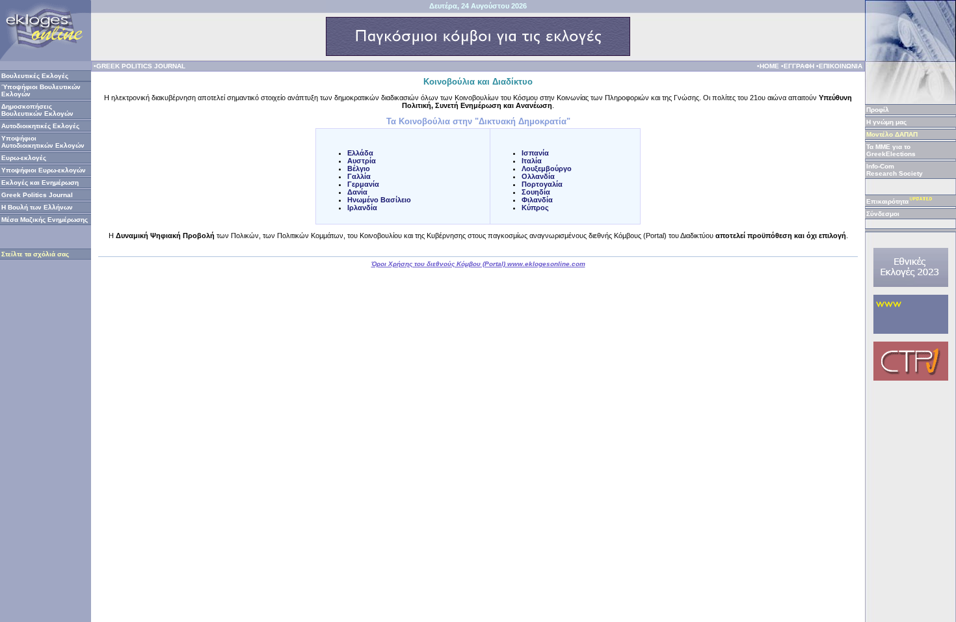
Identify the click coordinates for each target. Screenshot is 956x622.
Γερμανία (363, 184)
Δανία (357, 192)
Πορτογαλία (542, 184)
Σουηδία (536, 192)
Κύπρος (535, 207)
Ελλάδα (360, 153)
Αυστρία (361, 161)
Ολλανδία (538, 176)
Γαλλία (359, 176)
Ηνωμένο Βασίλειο (379, 200)
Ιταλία (532, 161)
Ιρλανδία (362, 207)
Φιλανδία (537, 200)
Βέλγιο (358, 168)
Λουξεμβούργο (547, 168)
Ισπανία (535, 153)
